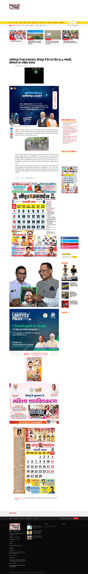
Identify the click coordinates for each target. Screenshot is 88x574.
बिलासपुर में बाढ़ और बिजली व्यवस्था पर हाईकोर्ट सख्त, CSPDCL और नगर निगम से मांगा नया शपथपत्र (70, 141)
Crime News (48, 526)
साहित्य (27, 25)
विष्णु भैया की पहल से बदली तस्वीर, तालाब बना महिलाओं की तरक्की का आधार (70, 42)
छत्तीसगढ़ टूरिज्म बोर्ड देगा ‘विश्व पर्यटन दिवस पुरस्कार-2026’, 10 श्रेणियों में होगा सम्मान (34, 43)
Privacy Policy (28, 518)
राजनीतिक (34, 23)
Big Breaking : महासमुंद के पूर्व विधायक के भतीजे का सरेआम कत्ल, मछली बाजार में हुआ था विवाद (73, 294)
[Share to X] (11, 132)
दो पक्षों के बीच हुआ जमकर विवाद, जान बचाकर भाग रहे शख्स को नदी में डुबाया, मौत (74, 284)
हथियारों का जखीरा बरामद (29, 177)
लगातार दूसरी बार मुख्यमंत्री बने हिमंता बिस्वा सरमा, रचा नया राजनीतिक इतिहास (37, 532)
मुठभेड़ (22, 177)
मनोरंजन (25, 23)
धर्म (38, 23)
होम (12, 23)
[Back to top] (85, 571)
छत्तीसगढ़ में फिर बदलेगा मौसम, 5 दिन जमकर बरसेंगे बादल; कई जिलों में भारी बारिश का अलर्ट (70, 136)
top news (17, 177)
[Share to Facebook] (11, 129)
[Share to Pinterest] (11, 134)
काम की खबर (55, 23)
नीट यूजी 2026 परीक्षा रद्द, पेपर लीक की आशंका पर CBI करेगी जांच (37, 527)
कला (24, 25)
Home (10, 518)
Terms (22, 518)
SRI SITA (26, 66)
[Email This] (11, 137)
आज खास (49, 23)
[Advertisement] (46, 10)
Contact (35, 518)
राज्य (16, 23)
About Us (16, 518)
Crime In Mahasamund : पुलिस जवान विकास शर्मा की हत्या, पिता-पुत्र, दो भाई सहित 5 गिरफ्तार (69, 277)
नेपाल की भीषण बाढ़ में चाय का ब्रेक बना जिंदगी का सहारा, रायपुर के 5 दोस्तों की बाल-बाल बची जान (70, 123)
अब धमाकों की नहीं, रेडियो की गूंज (16, 41)
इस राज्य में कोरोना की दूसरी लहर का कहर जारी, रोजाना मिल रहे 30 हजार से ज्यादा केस (74, 303)
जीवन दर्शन (32, 25)
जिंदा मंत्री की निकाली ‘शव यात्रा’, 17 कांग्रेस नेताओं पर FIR (37, 537)
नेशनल (20, 23)
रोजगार (41, 23)
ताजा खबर (53, 526)
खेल (45, 23)
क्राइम (29, 23)
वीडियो (41, 25)
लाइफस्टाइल (61, 23)
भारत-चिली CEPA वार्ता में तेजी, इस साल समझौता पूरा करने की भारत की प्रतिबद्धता (70, 127)
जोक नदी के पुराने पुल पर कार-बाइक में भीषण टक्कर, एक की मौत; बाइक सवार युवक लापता (52, 43)
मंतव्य (45, 25)
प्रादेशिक (36, 25)
